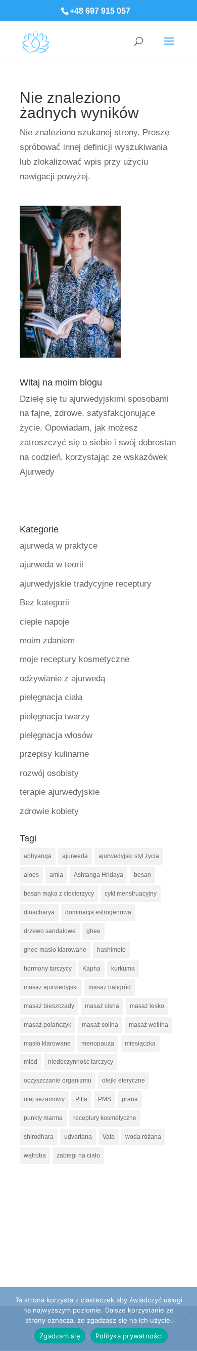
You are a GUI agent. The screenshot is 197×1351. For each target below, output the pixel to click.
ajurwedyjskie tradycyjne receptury (86, 584)
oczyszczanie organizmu (57, 1080)
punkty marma (43, 1118)
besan (142, 874)
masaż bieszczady (49, 1006)
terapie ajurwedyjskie (60, 792)
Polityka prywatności (129, 1336)
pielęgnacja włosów (56, 735)
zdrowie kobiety (49, 811)
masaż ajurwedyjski (51, 987)
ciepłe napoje (44, 622)
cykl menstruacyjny (131, 893)
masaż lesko (147, 1006)
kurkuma (123, 968)
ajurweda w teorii (51, 564)
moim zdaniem (47, 640)
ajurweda (75, 856)
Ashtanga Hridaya (98, 874)
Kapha (91, 968)
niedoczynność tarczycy (80, 1061)
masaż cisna (102, 1006)
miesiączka (140, 1043)
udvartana (78, 1136)
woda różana (143, 1136)
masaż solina (100, 1024)
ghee (93, 931)
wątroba (35, 1155)
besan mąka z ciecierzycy (59, 893)
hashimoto (111, 949)
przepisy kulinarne (54, 754)
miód (30, 1061)
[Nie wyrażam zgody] (184, 1319)
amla (56, 874)
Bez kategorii (44, 602)
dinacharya (39, 912)
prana (130, 1099)
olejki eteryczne (123, 1080)
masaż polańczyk (47, 1024)
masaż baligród (109, 987)
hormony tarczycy (48, 968)
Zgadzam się (59, 1336)
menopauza (97, 1043)
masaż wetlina (148, 1024)
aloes (31, 874)
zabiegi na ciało (78, 1155)
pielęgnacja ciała (51, 697)
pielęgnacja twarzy (55, 716)
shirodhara (39, 1136)
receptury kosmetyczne (104, 1118)
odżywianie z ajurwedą (62, 678)
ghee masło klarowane (55, 949)
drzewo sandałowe (50, 931)
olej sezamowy (44, 1099)
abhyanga (38, 856)
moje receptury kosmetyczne (74, 659)
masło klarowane (47, 1043)
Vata (109, 1136)
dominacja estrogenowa (98, 912)
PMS (104, 1099)
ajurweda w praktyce (58, 546)
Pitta (81, 1099)
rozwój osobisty (49, 773)
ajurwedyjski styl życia (128, 856)
